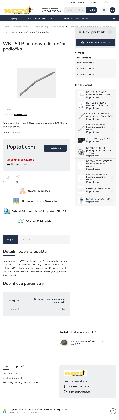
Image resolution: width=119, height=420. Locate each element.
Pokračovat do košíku (98, 42)
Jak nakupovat (76, 2)
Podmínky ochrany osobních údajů (21, 382)
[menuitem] (13, 18)
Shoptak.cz (33, 412)
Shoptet (18, 412)
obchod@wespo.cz (85, 62)
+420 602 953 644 (85, 68)
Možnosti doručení (20, 164)
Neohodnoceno (20, 115)
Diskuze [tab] (26, 239)
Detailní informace (11, 132)
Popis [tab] (10, 239)
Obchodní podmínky (99, 2)
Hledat (91, 10)
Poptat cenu (55, 148)
